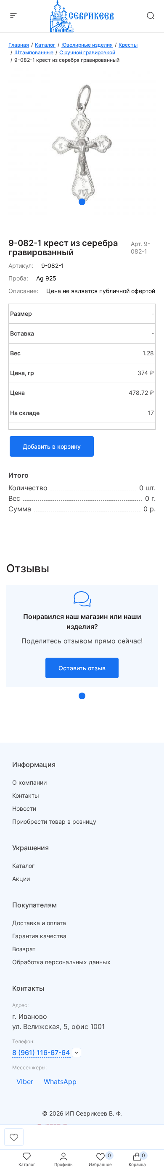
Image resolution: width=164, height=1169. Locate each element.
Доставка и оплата (39, 922)
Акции (21, 878)
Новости (24, 808)
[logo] (82, 30)
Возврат (23, 948)
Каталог (23, 865)
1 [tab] (82, 201)
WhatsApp (60, 1081)
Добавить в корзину (52, 446)
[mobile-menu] (13, 16)
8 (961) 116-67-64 (41, 1052)
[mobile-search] (150, 16)
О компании (29, 782)
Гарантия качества (39, 935)
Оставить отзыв (82, 668)
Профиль (63, 1164)
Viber (24, 1081)
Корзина (137, 1164)
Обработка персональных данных (61, 961)
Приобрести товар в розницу (54, 821)
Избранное (100, 1164)
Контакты (25, 795)
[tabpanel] (82, 141)
